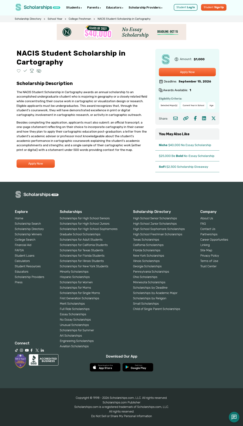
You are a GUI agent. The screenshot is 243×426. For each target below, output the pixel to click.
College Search (25, 239)
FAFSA (19, 250)
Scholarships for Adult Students (81, 239)
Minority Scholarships (74, 271)
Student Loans (25, 255)
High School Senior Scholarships (155, 218)
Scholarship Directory (28, 18)
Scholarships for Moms (75, 287)
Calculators (22, 261)
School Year (55, 18)
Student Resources (28, 266)
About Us (206, 218)
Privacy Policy (209, 255)
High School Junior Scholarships (155, 223)
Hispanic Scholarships (75, 277)
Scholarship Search (28, 223)
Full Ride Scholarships (75, 309)
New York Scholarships (148, 255)
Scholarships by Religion (149, 298)
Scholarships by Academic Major (155, 293)
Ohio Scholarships (145, 277)
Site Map (206, 250)
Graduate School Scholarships (80, 234)
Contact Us (207, 229)
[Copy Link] (186, 118)
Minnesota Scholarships (149, 282)
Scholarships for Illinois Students (82, 261)
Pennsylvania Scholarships (151, 271)
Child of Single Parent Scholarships (156, 309)
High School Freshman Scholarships (157, 234)
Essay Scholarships (73, 314)
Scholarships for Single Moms (80, 293)
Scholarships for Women (76, 282)
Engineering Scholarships (77, 341)
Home (19, 218)
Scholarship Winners (28, 234)
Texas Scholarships (146, 239)
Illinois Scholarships (146, 261)
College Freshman (80, 18)
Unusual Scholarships (74, 325)
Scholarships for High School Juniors (85, 223)
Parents (93, 7)
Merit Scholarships (72, 303)
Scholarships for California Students (84, 245)
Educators (114, 7)
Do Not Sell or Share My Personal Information (121, 416)
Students (73, 7)
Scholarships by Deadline (150, 287)
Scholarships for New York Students (84, 266)
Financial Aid (23, 245)
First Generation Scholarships (79, 298)
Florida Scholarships (146, 250)
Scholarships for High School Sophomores (89, 229)
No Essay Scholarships (75, 319)
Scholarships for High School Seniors (85, 218)
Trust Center (208, 266)
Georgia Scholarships (147, 266)
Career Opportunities (214, 239)
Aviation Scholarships (74, 346)
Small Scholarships (146, 303)
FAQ (203, 223)
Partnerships (209, 234)
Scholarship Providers (145, 7)
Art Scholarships (71, 335)
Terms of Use (209, 261)
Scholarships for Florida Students (82, 255)
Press (19, 282)
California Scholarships (148, 245)
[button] (19, 70)
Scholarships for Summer (77, 330)
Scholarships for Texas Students (81, 250)
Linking (205, 245)
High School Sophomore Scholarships (159, 229)
